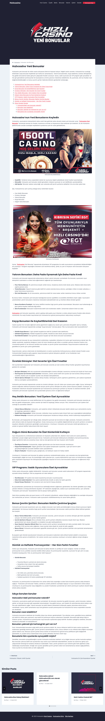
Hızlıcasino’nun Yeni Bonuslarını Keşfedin (27, 84)
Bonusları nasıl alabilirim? (25, 107)
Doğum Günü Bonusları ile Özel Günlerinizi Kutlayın (30, 95)
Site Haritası (69, 716)
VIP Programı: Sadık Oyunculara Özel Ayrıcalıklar (30, 97)
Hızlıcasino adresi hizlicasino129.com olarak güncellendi (49, 678)
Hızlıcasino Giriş (58, 716)
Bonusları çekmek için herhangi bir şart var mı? (31, 109)
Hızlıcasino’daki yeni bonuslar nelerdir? (29, 105)
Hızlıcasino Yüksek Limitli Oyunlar (20, 657)
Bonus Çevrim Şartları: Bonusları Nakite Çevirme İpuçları (32, 99)
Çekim (73, 3)
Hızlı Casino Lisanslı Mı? (83, 697)
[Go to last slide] (4, 688)
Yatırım (68, 3)
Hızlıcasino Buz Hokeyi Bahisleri (16, 697)
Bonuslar (61, 3)
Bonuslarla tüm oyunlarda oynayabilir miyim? (31, 111)
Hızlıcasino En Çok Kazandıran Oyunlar (83, 657)
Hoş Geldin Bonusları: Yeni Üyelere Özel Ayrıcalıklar (30, 93)
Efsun (7, 700)
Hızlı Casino (43, 3)
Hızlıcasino (20, 264)
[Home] (12, 62)
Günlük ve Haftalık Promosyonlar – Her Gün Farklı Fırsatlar (33, 101)
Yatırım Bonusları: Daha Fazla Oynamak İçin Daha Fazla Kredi (33, 86)
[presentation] (18, 683)
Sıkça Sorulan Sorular (21, 103)
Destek (79, 3)
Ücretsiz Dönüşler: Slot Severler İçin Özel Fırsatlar (30, 90)
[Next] (100, 688)
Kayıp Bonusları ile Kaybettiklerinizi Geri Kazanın (29, 88)
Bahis (55, 3)
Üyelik (50, 3)
